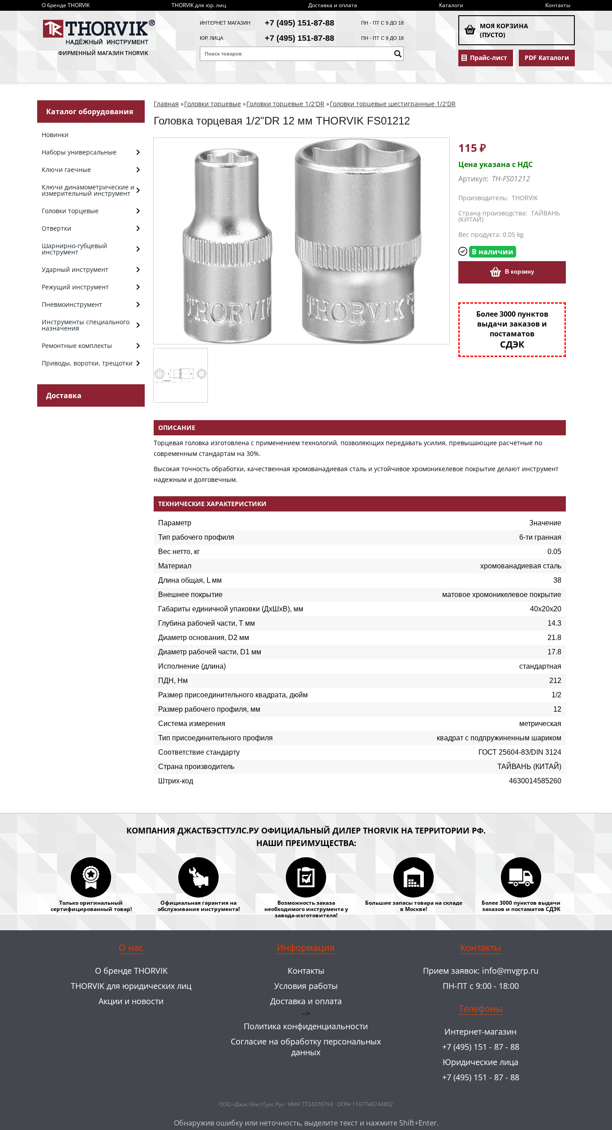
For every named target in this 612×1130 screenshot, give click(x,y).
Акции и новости (131, 1001)
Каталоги (451, 5)
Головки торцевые (212, 103)
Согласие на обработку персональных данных (306, 1046)
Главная (166, 103)
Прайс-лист (488, 57)
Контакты (557, 5)
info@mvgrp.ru (510, 970)
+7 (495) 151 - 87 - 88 (480, 1046)
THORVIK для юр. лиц (199, 5)
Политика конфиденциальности (306, 1026)
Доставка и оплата (332, 5)
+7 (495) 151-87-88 (299, 22)
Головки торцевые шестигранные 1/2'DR (393, 103)
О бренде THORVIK (66, 5)
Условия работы (306, 985)
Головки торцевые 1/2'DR (285, 103)
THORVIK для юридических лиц (131, 985)
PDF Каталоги (547, 57)
